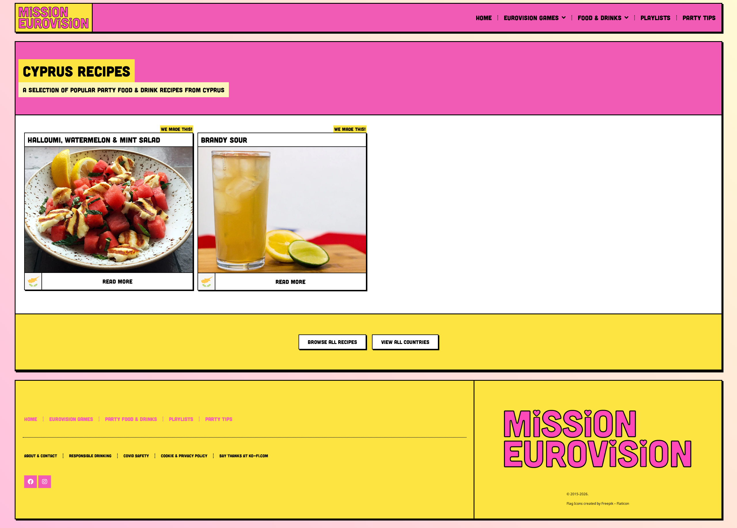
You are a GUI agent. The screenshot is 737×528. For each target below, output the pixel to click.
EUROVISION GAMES (71, 419)
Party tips (699, 17)
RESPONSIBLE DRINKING (90, 455)
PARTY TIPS (218, 419)
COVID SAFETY (136, 455)
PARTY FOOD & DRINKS (131, 419)
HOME (30, 419)
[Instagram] (44, 481)
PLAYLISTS (181, 419)
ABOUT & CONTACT (40, 455)
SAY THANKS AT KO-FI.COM (243, 455)
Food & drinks (600, 17)
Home (484, 17)
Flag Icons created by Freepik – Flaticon (598, 503)
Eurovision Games (531, 17)
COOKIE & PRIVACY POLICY (184, 455)
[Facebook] (30, 481)
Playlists (655, 17)
